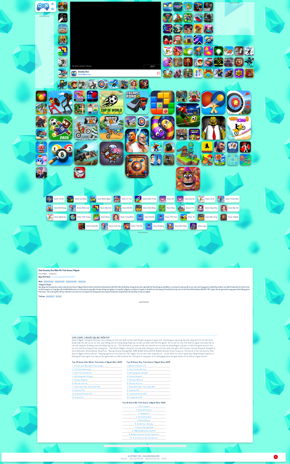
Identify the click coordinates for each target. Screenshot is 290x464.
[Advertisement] (44, 51)
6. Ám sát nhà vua (79, 383)
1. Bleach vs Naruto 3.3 (136, 366)
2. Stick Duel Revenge (81, 369)
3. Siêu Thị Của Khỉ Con (82, 373)
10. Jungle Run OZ (134, 397)
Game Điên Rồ (50, 296)
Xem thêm (58, 296)
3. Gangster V (144, 413)
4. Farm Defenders (144, 417)
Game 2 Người (41, 2)
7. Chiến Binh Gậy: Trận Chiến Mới (86, 387)
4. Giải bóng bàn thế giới (82, 376)
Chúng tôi (124, 458)
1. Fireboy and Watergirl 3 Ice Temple (88, 366)
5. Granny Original (79, 380)
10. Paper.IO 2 (78, 397)
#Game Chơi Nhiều (71, 282)
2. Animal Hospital (143, 410)
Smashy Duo (52, 274)
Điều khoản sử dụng (152, 458)
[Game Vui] (52, 4)
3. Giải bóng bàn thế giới (137, 373)
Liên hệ (164, 458)
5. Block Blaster (144, 420)
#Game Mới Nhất (48, 282)
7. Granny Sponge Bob (144, 427)
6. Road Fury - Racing (144, 424)
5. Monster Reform (135, 380)
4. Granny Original (134, 376)
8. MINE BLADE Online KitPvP (144, 431)
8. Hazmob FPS (78, 390)
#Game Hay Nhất (59, 282)
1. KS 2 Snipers (144, 406)
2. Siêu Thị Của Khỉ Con (137, 369)
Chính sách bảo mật (136, 458)
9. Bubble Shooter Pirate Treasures (144, 434)
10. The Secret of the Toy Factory (144, 438)
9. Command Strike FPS (82, 394)
